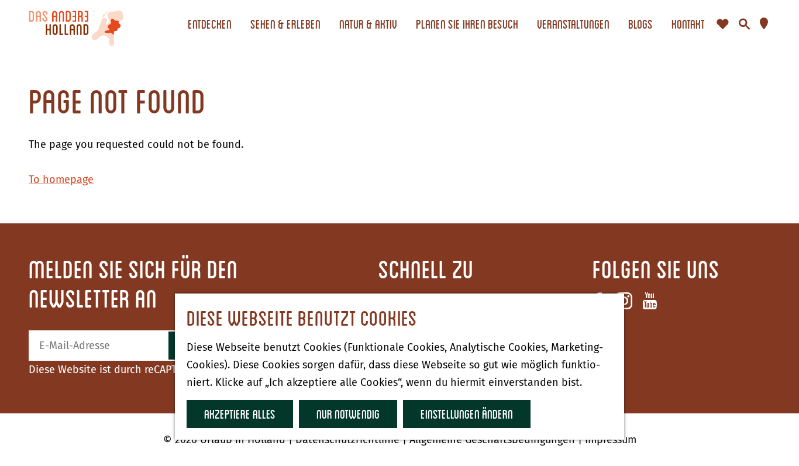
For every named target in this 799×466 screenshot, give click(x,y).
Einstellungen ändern (467, 413)
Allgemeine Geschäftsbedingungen (493, 439)
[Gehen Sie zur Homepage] (76, 24)
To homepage (61, 179)
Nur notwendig (348, 413)
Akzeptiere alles (239, 413)
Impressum (610, 439)
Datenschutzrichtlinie (348, 439)
